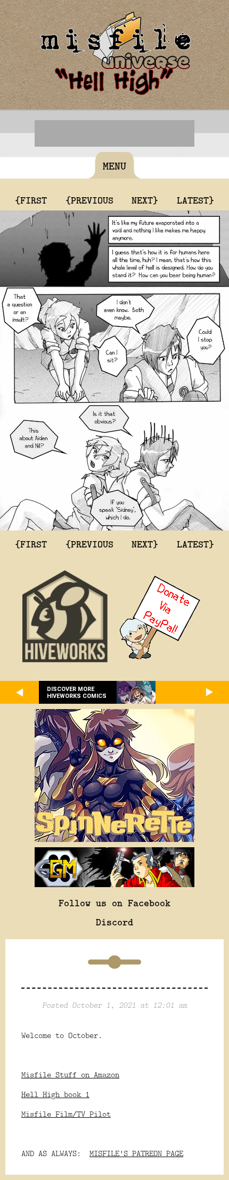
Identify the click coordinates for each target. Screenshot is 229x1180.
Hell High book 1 (55, 1094)
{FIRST (31, 200)
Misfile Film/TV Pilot (66, 1113)
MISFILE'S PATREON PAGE (136, 1153)
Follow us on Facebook (114, 902)
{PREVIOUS (89, 200)
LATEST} (195, 200)
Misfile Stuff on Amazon (70, 1074)
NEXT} (145, 200)
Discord (114, 922)
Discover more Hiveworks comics (77, 692)
